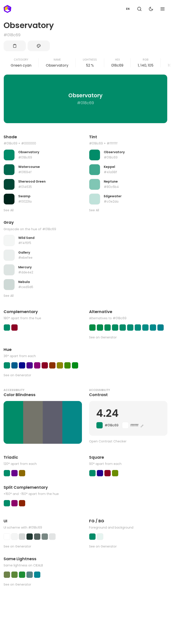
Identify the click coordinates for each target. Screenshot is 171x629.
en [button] (128, 9)
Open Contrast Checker (107, 441)
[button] (139, 9)
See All (9, 210)
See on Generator (103, 337)
